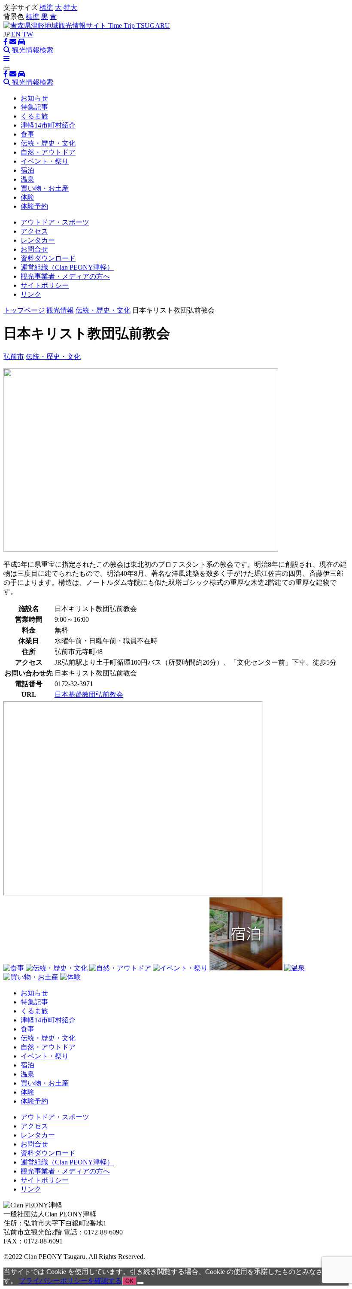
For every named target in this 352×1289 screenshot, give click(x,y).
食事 (27, 134)
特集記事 (34, 107)
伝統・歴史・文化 (48, 143)
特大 (70, 7)
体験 (27, 197)
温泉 (27, 179)
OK (129, 1281)
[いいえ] (140, 1283)
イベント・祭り (45, 161)
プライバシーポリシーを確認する (70, 1280)
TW (27, 34)
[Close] (6, 68)
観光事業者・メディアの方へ (65, 276)
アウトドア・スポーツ (55, 222)
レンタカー (38, 240)
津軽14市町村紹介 (48, 125)
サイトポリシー (45, 285)
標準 (46, 7)
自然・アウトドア (48, 152)
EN (16, 34)
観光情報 (60, 310)
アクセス (34, 231)
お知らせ (34, 98)
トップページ (24, 310)
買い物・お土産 (45, 188)
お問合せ (34, 249)
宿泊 (27, 170)
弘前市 (13, 356)
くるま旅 (34, 116)
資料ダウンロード (48, 258)
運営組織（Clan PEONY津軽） (67, 267)
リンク (31, 294)
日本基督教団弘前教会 (89, 694)
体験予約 (34, 206)
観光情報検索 (31, 50)
